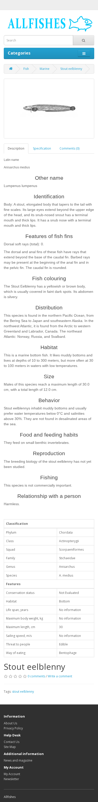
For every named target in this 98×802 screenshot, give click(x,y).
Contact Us (11, 742)
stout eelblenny (23, 691)
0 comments (36, 676)
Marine (45, 69)
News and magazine (18, 760)
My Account (12, 774)
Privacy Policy (13, 728)
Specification (42, 148)
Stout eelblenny (71, 69)
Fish (26, 69)
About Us (10, 723)
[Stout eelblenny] (49, 108)
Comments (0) (69, 148)
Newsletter (11, 779)
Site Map (10, 747)
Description (16, 148)
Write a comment (60, 676)
